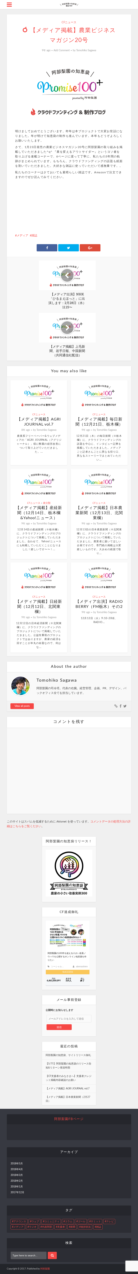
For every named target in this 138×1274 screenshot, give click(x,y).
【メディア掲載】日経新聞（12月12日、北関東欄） (39, 607)
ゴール (81, 1221)
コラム (68, 1221)
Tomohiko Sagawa (86, 50)
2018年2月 (17, 1181)
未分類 (46, 503)
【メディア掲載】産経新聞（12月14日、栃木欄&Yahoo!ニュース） (39, 513)
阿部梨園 (45, 1269)
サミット (96, 1221)
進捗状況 (86, 1227)
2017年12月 (17, 1192)
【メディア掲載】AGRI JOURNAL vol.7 (67, 1088)
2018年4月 (17, 1169)
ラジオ (32, 1227)
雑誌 (34, 235)
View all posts (22, 706)
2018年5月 (17, 1163)
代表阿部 (47, 1227)
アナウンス (19, 1221)
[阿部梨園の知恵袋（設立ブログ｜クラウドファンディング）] (69, 4)
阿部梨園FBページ (69, 1119)
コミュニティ (51, 1221)
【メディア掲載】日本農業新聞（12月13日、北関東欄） (99, 513)
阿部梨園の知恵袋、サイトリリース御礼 (68, 1055)
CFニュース (69, 22)
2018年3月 (17, 1175)
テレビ (110, 1221)
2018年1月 (17, 1186)
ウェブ (35, 1221)
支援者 (61, 1227)
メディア (22, 235)
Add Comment (62, 50)
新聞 (72, 1227)
